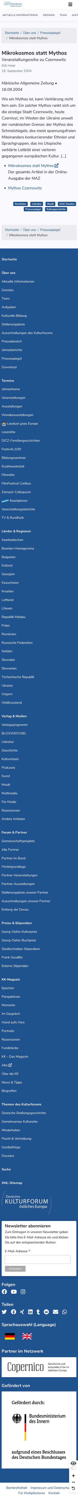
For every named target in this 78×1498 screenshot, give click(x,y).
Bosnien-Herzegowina (18, 548)
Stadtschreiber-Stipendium (21, 949)
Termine (8, 380)
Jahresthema (11, 389)
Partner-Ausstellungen (18, 884)
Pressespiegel (33, 209)
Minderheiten (11, 1130)
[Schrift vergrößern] (73, 1476)
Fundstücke (10, 1048)
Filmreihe (8, 475)
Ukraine (7, 685)
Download (9, 367)
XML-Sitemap (12, 1183)
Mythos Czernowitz (25, 188)
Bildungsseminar (14, 458)
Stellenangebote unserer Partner (25, 892)
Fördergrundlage (14, 866)
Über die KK (10, 1074)
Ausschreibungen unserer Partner (26, 901)
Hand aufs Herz (13, 1022)
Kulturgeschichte (56, 209)
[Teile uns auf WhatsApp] (65, 1312)
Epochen (8, 988)
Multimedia (9, 793)
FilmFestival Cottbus (16, 483)
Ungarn (7, 694)
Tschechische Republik (18, 677)
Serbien (7, 651)
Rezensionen (11, 810)
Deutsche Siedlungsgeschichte (24, 1113)
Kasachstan (10, 582)
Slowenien (9, 668)
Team (63, 15)
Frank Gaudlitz (12, 957)
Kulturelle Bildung (14, 315)
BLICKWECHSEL (14, 733)
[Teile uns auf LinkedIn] (31, 1312)
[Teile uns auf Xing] (23, 1312)
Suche (6, 1169)
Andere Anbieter (13, 819)
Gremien (49, 15)
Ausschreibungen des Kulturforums (27, 333)
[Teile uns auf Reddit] (47, 1312)
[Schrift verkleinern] (73, 1482)
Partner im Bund (13, 858)
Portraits (8, 1031)
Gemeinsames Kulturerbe (20, 1121)
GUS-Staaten (67, 204)
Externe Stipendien (15, 966)
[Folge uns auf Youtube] (15, 1291)
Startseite (9, 259)
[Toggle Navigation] (70, 4)
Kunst (6, 776)
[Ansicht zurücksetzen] (73, 1489)
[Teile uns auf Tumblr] (39, 1312)
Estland (7, 565)
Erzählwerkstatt (13, 466)
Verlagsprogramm (15, 725)
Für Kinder (9, 802)
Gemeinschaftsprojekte (18, 841)
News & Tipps (12, 1082)
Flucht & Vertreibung (16, 1138)
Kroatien (8, 591)
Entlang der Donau (15, 909)
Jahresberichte (12, 350)
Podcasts (8, 767)
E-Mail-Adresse (17, 1251)
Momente (8, 1005)
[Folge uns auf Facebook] (5, 1291)
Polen (6, 625)
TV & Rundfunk (13, 517)
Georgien (8, 574)
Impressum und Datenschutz (51, 1487)
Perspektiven (11, 996)
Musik (50, 204)
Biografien (9, 1091)
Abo (5, 1065)
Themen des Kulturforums (21, 1104)
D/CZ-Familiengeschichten (21, 440)
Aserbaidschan (12, 540)
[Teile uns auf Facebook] (14, 1312)
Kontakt (54, 1493)
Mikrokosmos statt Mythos (31, 165)
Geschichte (10, 750)
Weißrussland (12, 702)
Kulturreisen (10, 759)
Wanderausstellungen (17, 415)
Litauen (7, 608)
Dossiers (8, 1156)
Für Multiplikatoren (31, 1493)
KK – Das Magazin (15, 1056)
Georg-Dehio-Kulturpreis (19, 931)
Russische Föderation (17, 643)
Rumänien (20, 204)
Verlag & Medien (14, 716)
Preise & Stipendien (17, 923)
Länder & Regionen (16, 531)
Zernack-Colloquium (16, 492)
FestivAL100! (11, 449)
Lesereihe (8, 432)
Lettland (7, 600)
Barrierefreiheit (16, 1487)
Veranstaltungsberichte (18, 509)
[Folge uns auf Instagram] (24, 1291)
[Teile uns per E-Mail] (56, 1312)
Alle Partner (10, 849)
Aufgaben (9, 307)
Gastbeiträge (11, 1147)
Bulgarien (8, 557)
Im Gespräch (11, 1013)
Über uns (8, 273)
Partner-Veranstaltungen (20, 875)
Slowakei (8, 660)
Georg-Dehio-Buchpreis (19, 940)
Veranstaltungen (13, 398)
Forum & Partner (14, 832)
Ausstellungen (12, 406)
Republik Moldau (14, 617)
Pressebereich (12, 341)
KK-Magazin (11, 979)
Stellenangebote (13, 324)
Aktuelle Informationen (20, 15)
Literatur (37, 204)
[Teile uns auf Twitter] (5, 1312)
